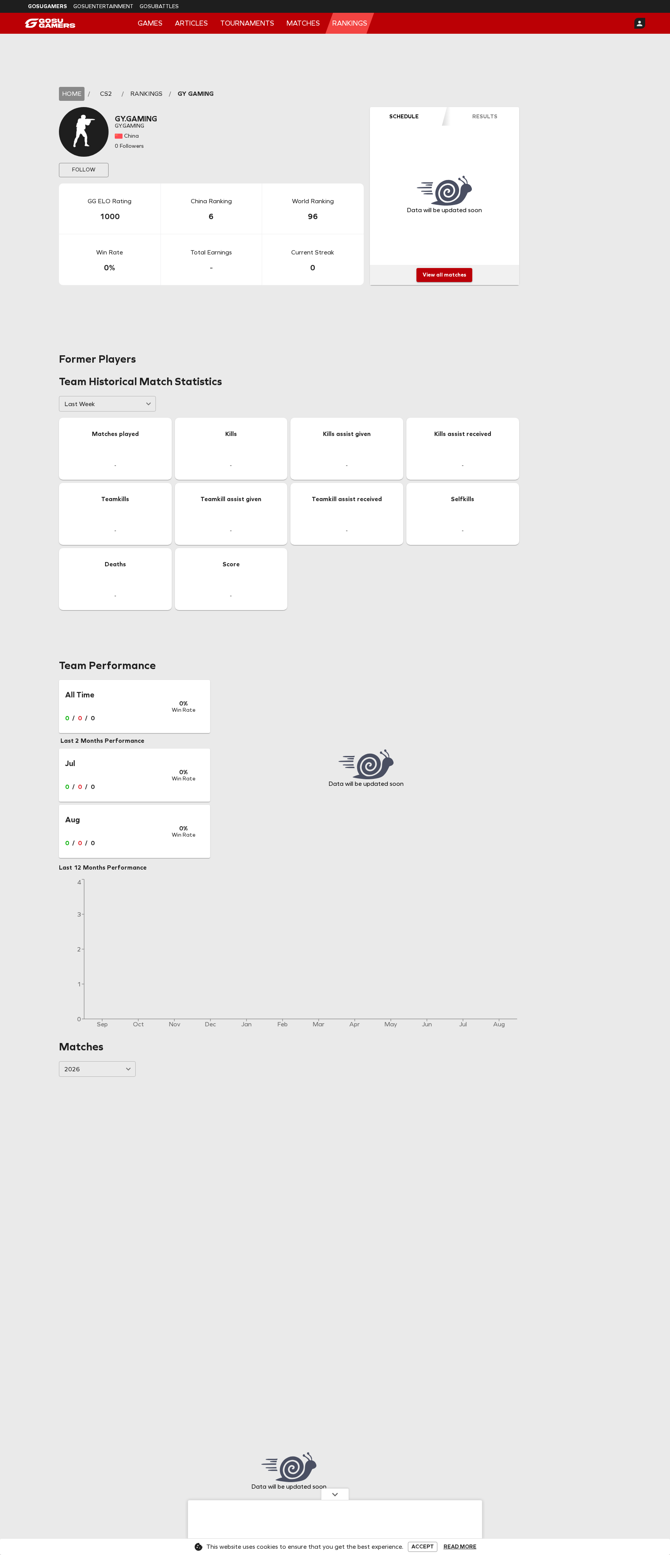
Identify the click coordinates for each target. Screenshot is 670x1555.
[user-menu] (639, 23)
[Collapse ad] (335, 1494)
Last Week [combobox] (79, 404)
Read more (460, 1547)
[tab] (404, 116)
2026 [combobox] (72, 1069)
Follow (83, 169)
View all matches (444, 275)
